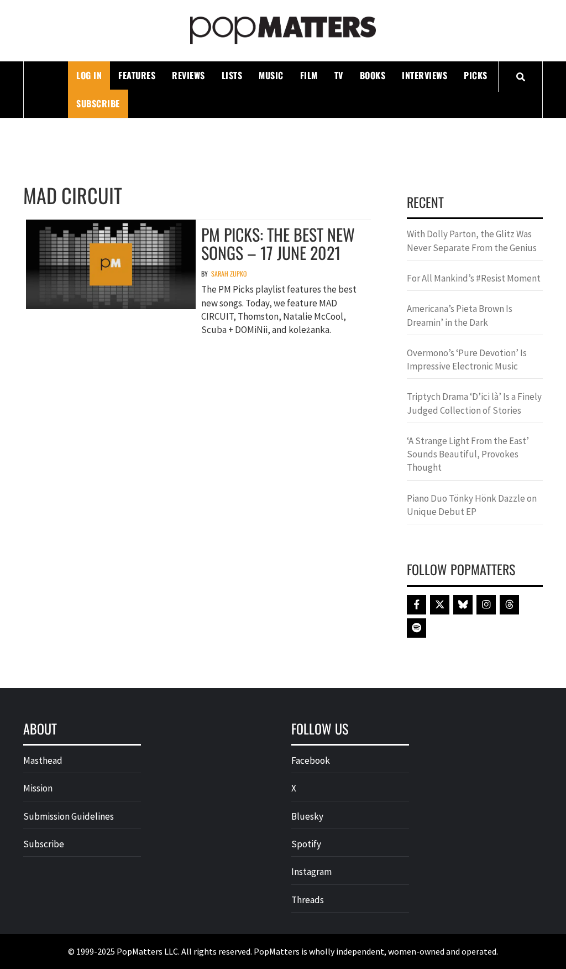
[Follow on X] (439, 604)
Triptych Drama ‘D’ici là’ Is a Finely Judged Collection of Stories (474, 403)
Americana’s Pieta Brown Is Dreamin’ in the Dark (459, 315)
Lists (232, 75)
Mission (38, 788)
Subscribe (98, 103)
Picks (476, 75)
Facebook (310, 760)
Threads (307, 900)
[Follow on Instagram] (486, 604)
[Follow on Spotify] (416, 628)
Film (309, 75)
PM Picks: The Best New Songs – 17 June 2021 (278, 243)
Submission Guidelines (68, 816)
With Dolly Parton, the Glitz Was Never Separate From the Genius (472, 240)
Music (271, 75)
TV (338, 75)
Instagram (311, 872)
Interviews (424, 75)
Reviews (188, 75)
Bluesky (307, 816)
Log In (89, 75)
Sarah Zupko (229, 273)
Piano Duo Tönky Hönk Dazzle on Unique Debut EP (472, 505)
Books (373, 75)
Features (136, 75)
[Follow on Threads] (509, 604)
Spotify (306, 844)
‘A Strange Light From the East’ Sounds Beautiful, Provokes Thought (468, 454)
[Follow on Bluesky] (463, 604)
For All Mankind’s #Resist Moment (474, 278)
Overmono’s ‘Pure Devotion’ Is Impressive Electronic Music (467, 359)
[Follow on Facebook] (416, 604)
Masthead (42, 760)
